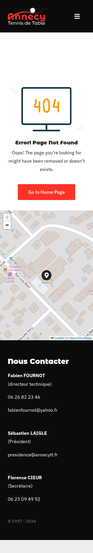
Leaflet (59, 338)
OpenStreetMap (80, 338)
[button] (47, 275)
